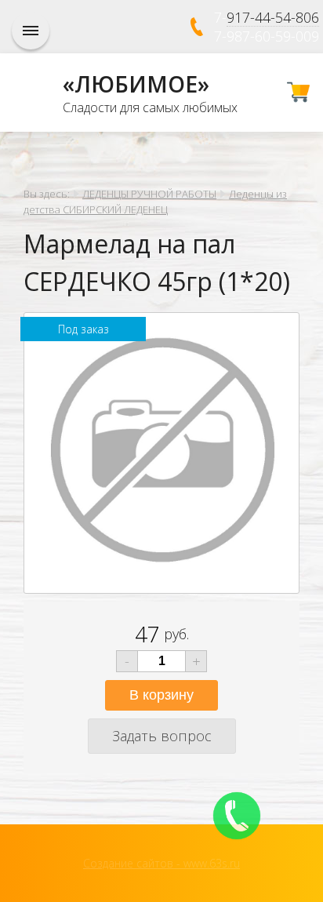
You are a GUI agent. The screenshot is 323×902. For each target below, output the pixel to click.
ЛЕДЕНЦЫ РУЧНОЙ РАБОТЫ (149, 194)
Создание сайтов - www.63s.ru (161, 863)
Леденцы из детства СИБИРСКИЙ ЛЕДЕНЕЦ (155, 201)
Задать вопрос (162, 735)
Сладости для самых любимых (150, 107)
